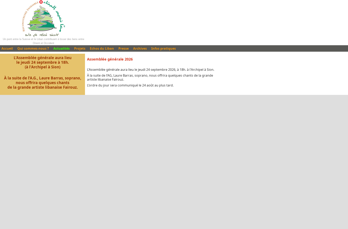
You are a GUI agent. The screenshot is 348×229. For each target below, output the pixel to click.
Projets (79, 48)
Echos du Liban (102, 48)
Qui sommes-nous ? (33, 48)
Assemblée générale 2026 (110, 59)
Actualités (61, 48)
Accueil (7, 48)
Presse (123, 48)
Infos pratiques (163, 48)
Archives (140, 48)
